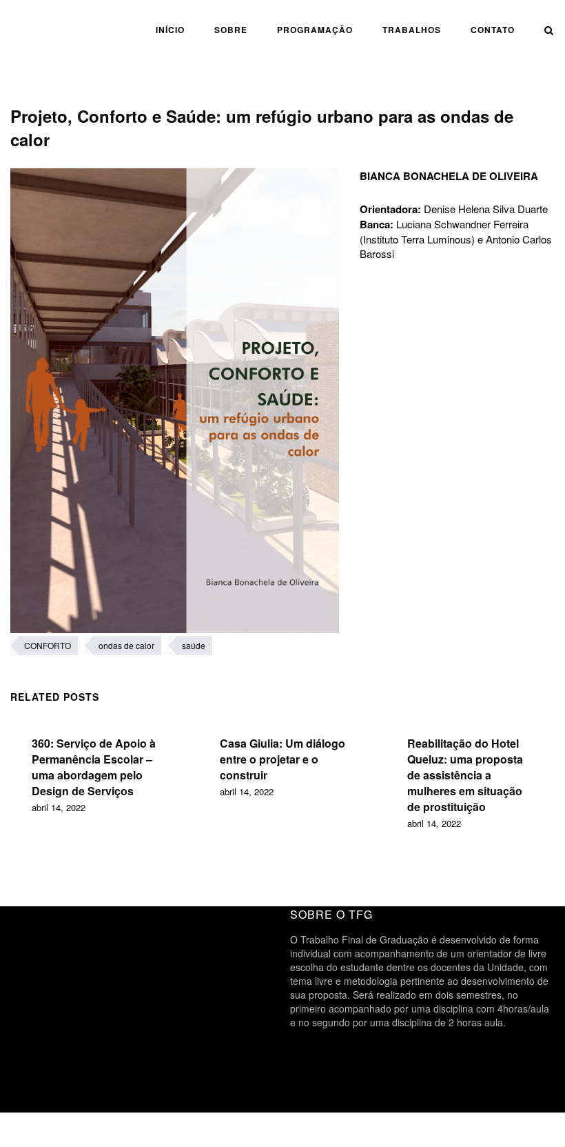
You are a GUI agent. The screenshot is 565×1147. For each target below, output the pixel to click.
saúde (193, 645)
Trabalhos (411, 29)
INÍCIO (170, 29)
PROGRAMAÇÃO (315, 29)
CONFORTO (47, 645)
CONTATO (493, 29)
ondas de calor (126, 645)
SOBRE (230, 29)
